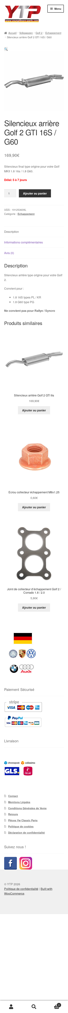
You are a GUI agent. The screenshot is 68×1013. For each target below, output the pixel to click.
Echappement (53, 33)
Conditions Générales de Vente (27, 808)
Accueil (12, 33)
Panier (52, 1004)
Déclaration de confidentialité (26, 832)
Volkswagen (26, 33)
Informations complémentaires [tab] (23, 242)
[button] (6, 49)
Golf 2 (39, 33)
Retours (13, 814)
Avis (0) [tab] (9, 253)
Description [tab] (11, 232)
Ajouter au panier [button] (34, 410)
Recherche (34, 1007)
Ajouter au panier (35, 193)
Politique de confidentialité (21, 889)
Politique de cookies (21, 826)
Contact (13, 796)
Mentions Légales (19, 802)
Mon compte (11, 1007)
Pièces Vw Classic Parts (23, 820)
